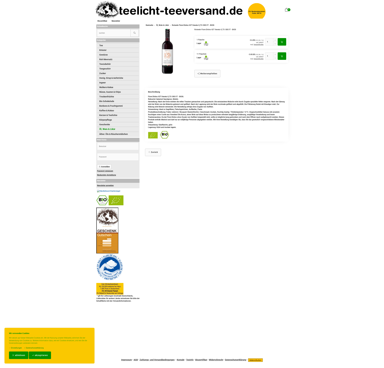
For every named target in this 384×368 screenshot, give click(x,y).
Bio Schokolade (106, 101)
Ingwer (102, 82)
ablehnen (19, 355)
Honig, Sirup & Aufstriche (111, 78)
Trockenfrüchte (106, 96)
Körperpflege (105, 120)
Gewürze (103, 55)
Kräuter (102, 50)
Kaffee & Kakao (106, 110)
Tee (101, 45)
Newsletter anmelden (105, 185)
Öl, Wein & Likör (107, 129)
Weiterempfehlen (208, 73)
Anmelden (105, 167)
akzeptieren (41, 355)
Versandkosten (259, 44)
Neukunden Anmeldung (106, 175)
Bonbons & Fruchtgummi (111, 106)
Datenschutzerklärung (34, 348)
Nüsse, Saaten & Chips (110, 92)
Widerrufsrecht (216, 360)
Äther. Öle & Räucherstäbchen (113, 134)
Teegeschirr (105, 68)
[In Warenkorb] (282, 42)
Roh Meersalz (105, 59)
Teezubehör (105, 64)
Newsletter (116, 21)
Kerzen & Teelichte (108, 115)
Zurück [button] (154, 152)
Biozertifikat (102, 21)
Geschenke (104, 124)
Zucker (102, 73)
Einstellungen (16, 348)
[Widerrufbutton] (255, 360)
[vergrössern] (167, 51)
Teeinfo (190, 360)
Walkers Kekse (106, 87)
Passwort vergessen (105, 171)
